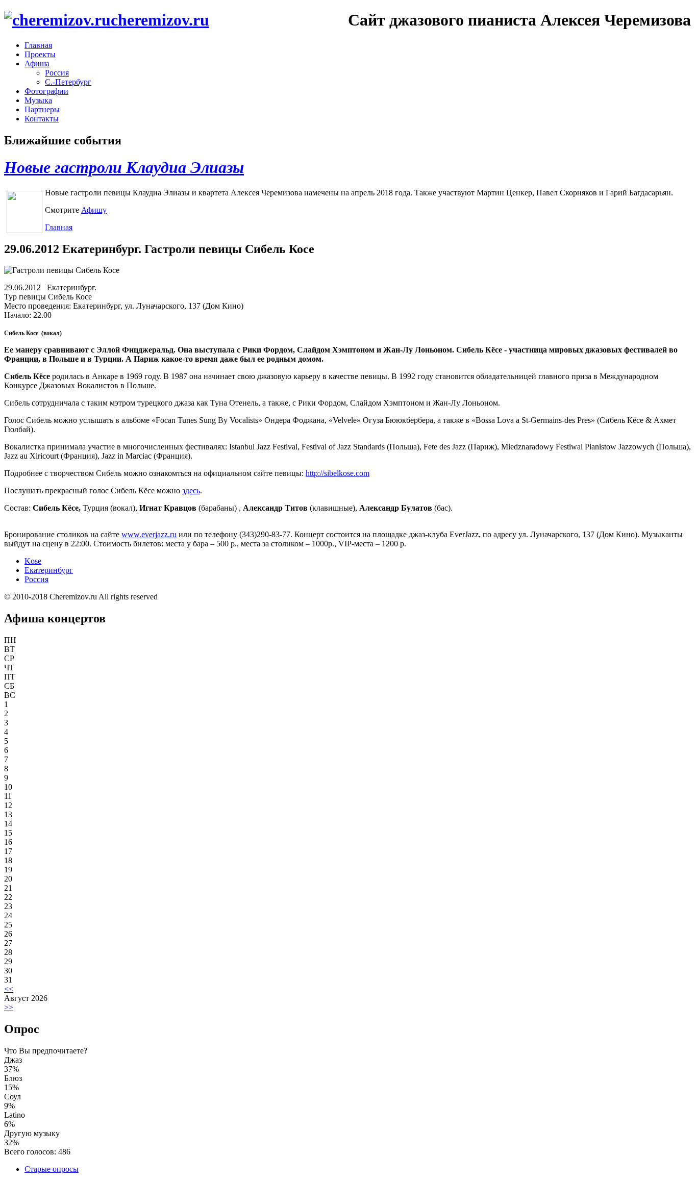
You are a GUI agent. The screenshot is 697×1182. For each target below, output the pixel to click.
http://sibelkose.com (337, 473)
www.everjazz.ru (149, 534)
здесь (191, 490)
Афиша (36, 63)
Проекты (40, 54)
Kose (32, 561)
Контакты (41, 118)
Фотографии (46, 91)
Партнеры (42, 109)
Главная (38, 45)
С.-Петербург (68, 82)
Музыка (38, 100)
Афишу (94, 210)
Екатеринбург (48, 570)
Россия (57, 72)
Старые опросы (51, 1169)
